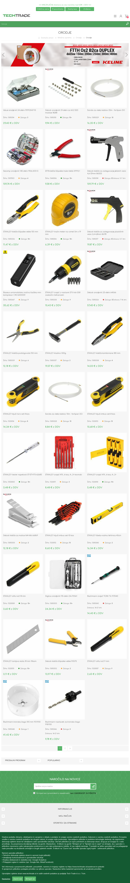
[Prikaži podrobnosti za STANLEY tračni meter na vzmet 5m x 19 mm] (65, 209)
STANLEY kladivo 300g (55, 353)
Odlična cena (43, 9)
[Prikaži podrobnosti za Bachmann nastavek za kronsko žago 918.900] (65, 700)
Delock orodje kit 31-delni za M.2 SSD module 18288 (61, 111)
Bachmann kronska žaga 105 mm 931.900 (21, 722)
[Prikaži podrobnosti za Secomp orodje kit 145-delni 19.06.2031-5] (23, 149)
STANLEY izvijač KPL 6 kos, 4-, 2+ (101, 475)
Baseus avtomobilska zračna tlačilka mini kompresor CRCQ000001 (22, 294)
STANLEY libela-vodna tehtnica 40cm (104, 535)
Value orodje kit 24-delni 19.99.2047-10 (19, 110)
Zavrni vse (17, 879)
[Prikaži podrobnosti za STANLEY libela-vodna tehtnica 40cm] (107, 513)
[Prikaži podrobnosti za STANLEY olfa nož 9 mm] (107, 639)
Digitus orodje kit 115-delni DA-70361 (61, 596)
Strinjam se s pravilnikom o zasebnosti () (66, 793)
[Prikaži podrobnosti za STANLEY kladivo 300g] (65, 331)
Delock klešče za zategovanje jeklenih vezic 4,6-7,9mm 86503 (106, 172)
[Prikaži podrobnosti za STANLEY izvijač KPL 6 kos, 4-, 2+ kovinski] (65, 452)
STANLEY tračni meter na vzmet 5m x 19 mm (63, 233)
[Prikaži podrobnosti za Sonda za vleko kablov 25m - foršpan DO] (107, 88)
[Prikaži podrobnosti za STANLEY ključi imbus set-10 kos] (65, 513)
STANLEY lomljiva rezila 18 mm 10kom (19, 661)
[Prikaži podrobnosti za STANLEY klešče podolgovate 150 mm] (23, 331)
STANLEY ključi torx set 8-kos (16, 414)
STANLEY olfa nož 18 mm (14, 596)
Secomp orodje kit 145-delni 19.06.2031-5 (20, 171)
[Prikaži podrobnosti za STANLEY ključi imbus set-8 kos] (107, 392)
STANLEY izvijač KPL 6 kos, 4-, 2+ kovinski (63, 475)
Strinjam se (30, 879)
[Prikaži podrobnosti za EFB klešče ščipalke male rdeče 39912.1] (65, 149)
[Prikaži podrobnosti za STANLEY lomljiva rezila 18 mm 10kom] (23, 639)
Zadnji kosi (72, 9)
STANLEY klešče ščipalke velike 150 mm (20, 232)
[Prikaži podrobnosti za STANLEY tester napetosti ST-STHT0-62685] (23, 452)
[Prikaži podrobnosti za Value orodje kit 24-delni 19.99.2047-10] (23, 88)
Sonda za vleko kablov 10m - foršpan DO (64, 414)
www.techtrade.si (29, 873)
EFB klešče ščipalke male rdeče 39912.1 (62, 171)
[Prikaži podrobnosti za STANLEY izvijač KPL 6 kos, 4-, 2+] (107, 452)
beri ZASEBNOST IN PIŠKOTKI (83, 793)
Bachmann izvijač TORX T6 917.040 (102, 596)
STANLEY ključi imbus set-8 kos (101, 414)
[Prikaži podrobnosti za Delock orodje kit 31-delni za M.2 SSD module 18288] (65, 88)
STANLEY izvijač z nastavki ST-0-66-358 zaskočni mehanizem (62, 294)
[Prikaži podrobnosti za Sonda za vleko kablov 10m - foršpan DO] (65, 392)
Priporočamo (57, 9)
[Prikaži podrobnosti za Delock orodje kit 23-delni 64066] (107, 270)
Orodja (79, 38)
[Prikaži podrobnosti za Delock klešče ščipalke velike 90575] (65, 639)
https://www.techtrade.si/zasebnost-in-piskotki (86, 867)
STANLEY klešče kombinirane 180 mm (103, 353)
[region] (65, 857)
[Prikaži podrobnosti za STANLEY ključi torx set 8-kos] (23, 392)
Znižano (87, 9)
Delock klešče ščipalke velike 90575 (61, 661)
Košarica (126, 16)
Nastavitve (6, 879)
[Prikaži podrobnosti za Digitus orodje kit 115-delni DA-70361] (65, 574)
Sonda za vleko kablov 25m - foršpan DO (106, 110)
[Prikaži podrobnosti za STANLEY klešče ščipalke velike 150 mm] (23, 209)
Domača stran (47, 38)
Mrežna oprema (64, 38)
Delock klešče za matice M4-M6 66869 (20, 535)
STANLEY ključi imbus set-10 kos (59, 535)
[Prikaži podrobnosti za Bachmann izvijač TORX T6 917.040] (107, 574)
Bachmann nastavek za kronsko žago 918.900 (62, 723)
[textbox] (62, 24)
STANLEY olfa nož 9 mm (98, 661)
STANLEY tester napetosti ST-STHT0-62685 (22, 475)
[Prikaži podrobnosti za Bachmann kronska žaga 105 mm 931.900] (23, 700)
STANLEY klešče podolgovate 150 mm (20, 353)
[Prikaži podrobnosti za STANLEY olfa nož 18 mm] (23, 574)
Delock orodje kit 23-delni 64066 (101, 292)
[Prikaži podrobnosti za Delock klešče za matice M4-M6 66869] (23, 513)
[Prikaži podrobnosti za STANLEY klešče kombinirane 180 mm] (107, 331)
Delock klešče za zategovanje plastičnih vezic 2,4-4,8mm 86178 (105, 233)
